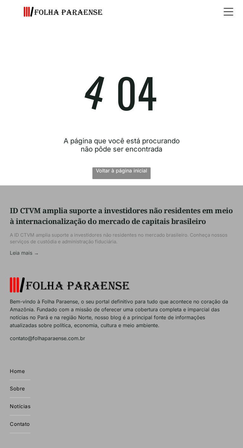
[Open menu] (228, 11)
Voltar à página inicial (121, 170)
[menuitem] (20, 371)
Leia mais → (24, 253)
